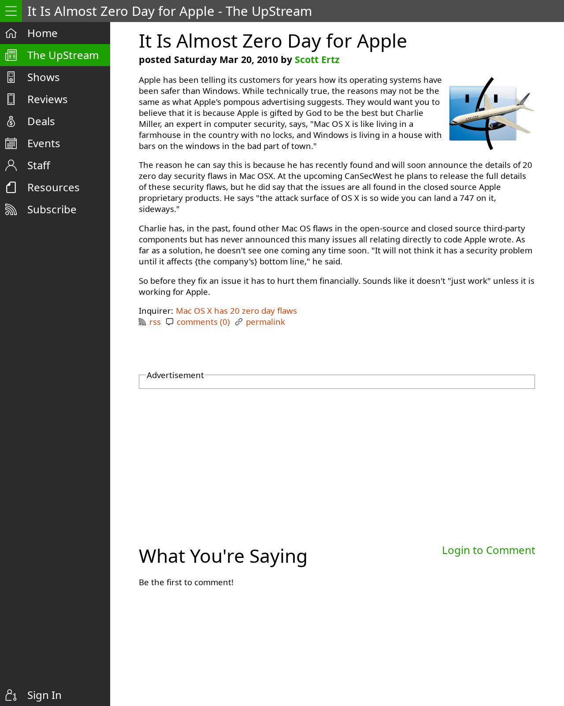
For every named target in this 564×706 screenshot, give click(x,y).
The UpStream (63, 55)
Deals (41, 121)
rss (155, 321)
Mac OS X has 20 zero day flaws (236, 310)
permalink (265, 321)
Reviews (47, 99)
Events (43, 143)
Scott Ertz (317, 59)
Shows (43, 77)
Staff (38, 165)
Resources (53, 187)
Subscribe (52, 209)
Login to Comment (488, 550)
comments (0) (203, 321)
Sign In (44, 694)
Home (42, 33)
